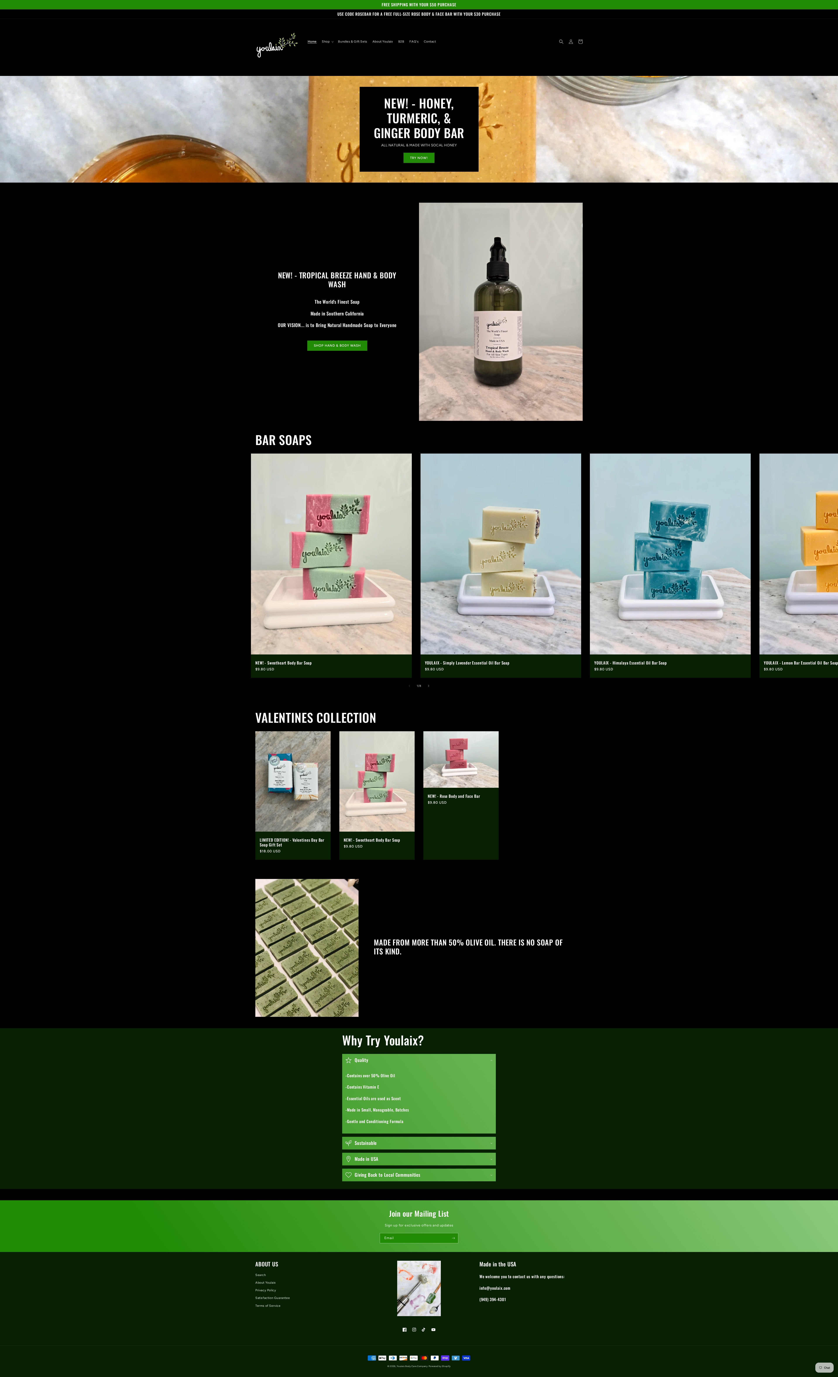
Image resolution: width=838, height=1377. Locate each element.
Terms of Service (268, 1306)
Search (260, 1275)
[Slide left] (409, 686)
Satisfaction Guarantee (272, 1298)
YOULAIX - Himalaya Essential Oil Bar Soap (630, 662)
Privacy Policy (265, 1290)
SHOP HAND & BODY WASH (337, 346)
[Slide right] (428, 686)
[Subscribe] (453, 1238)
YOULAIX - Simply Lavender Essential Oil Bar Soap (467, 662)
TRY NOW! (419, 158)
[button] (327, 41)
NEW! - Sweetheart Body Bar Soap (283, 662)
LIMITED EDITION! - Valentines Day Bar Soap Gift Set (292, 842)
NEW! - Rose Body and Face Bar (454, 796)
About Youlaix (265, 1283)
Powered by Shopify (440, 1366)
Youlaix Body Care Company (412, 1366)
